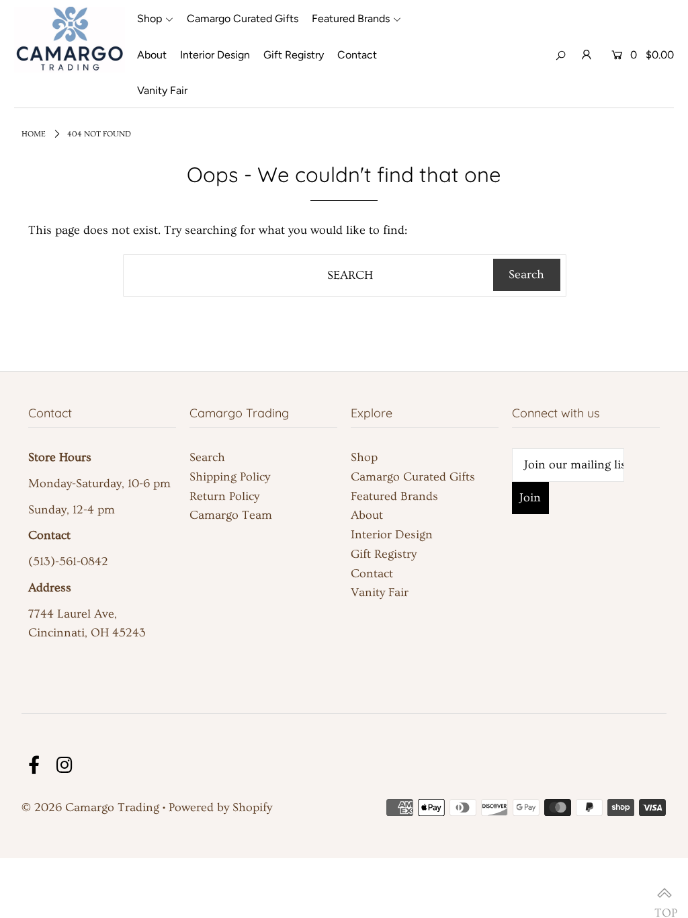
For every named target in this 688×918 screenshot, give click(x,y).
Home (34, 134)
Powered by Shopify (220, 807)
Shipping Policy (229, 477)
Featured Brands (394, 496)
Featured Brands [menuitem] (351, 18)
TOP (664, 894)
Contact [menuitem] (357, 54)
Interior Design (392, 535)
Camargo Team (230, 515)
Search (207, 457)
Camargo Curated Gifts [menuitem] (242, 18)
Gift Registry (384, 554)
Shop (364, 457)
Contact (372, 574)
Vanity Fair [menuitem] (162, 90)
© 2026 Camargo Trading (90, 807)
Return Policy (224, 496)
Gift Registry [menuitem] (293, 54)
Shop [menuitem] (149, 18)
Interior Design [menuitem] (215, 54)
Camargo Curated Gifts (413, 477)
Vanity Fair (379, 592)
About (367, 515)
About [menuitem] (152, 54)
